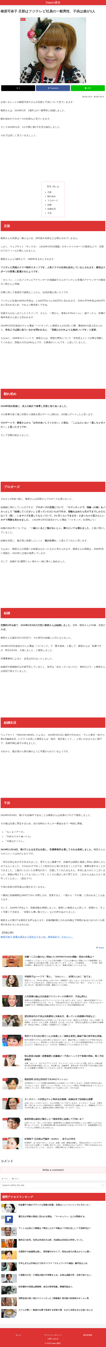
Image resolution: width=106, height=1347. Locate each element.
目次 (49, 186)
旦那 (49, 192)
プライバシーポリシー (53, 1335)
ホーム (18, 1335)
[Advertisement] (53, 160)
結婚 (49, 205)
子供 (49, 213)
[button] (102, 1185)
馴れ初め (51, 196)
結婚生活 (51, 209)
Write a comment (53, 1170)
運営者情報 (87, 1335)
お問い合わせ (53, 1339)
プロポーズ (52, 200)
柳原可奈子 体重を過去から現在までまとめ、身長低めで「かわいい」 (37, 937)
